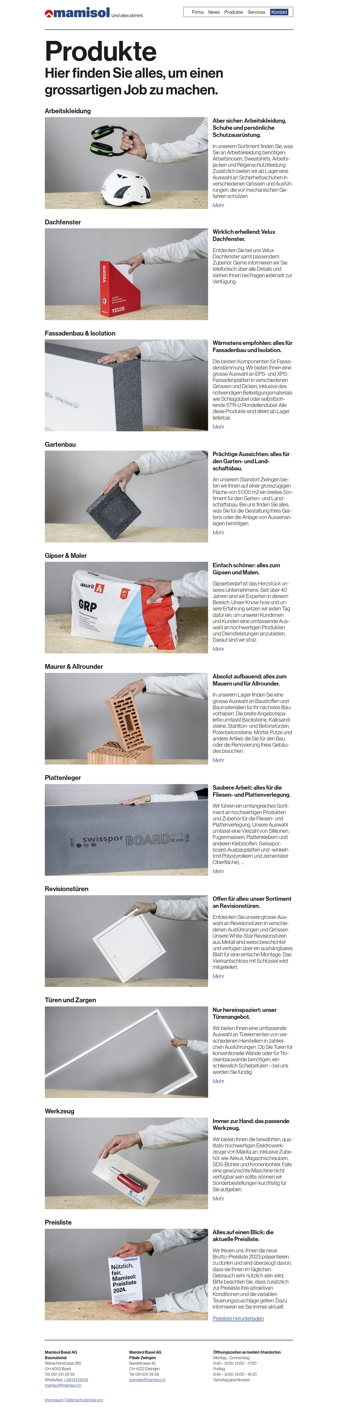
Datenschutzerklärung (84, 1400)
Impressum (54, 1400)
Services (256, 12)
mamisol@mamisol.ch (63, 1385)
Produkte (233, 12)
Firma (198, 12)
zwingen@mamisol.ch (147, 1379)
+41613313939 (75, 1379)
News (214, 12)
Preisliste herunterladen (238, 1318)
